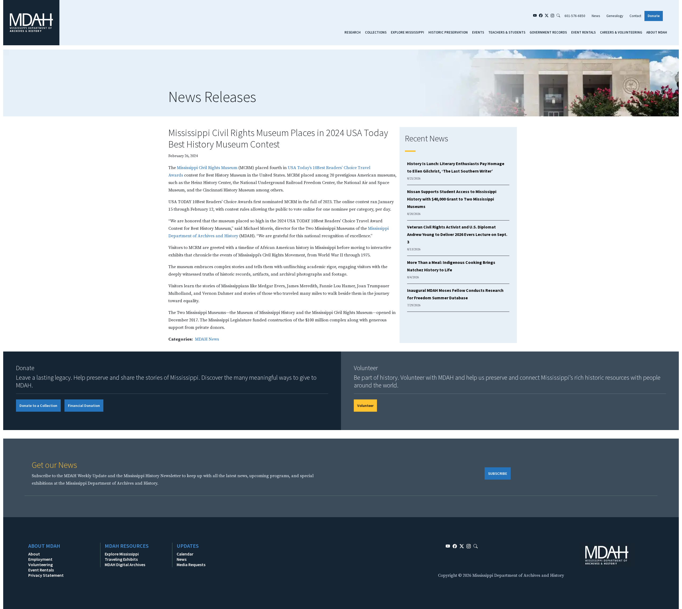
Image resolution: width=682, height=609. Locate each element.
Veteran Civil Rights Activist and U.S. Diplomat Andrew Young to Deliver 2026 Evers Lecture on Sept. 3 (457, 234)
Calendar (185, 554)
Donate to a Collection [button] (38, 405)
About (34, 554)
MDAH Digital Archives (125, 564)
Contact (635, 16)
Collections (376, 32)
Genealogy (614, 16)
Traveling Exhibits (121, 559)
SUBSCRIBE (497, 473)
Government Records (548, 32)
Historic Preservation (448, 32)
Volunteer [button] (365, 405)
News (596, 16)
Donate (654, 16)
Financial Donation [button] (84, 405)
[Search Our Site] (558, 16)
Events (478, 32)
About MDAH (656, 32)
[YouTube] (535, 16)
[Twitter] (547, 16)
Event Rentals (583, 32)
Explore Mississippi (407, 32)
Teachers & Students (506, 32)
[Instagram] (552, 16)
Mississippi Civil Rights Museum (207, 167)
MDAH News (207, 339)
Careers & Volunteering (621, 32)
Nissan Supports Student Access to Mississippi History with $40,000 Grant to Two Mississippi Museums (451, 199)
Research (352, 32)
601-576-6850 (575, 16)
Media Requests (191, 564)
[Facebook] (541, 16)
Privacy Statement (46, 575)
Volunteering (40, 564)
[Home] (31, 22)
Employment (40, 559)
